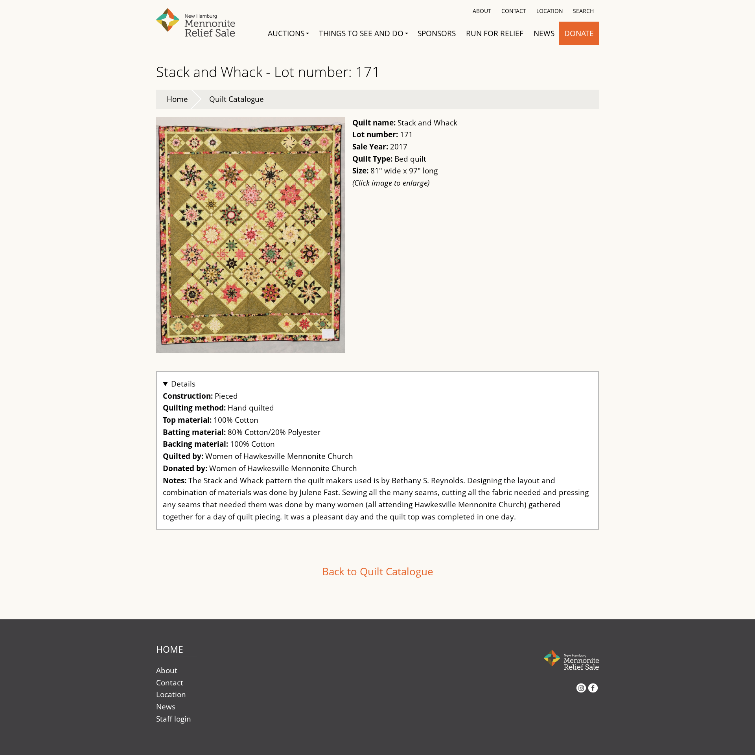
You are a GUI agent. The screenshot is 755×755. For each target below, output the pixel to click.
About (482, 11)
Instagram (581, 691)
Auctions (286, 33)
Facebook (593, 691)
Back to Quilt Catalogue (377, 571)
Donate (579, 33)
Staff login (173, 718)
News (544, 33)
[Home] (203, 21)
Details (183, 383)
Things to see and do (361, 33)
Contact (513, 11)
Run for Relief (494, 33)
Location (549, 11)
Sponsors (437, 33)
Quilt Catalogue (236, 99)
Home (177, 99)
